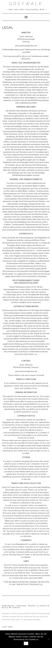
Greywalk (26, 3)
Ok (26, 643)
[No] (48, 639)
